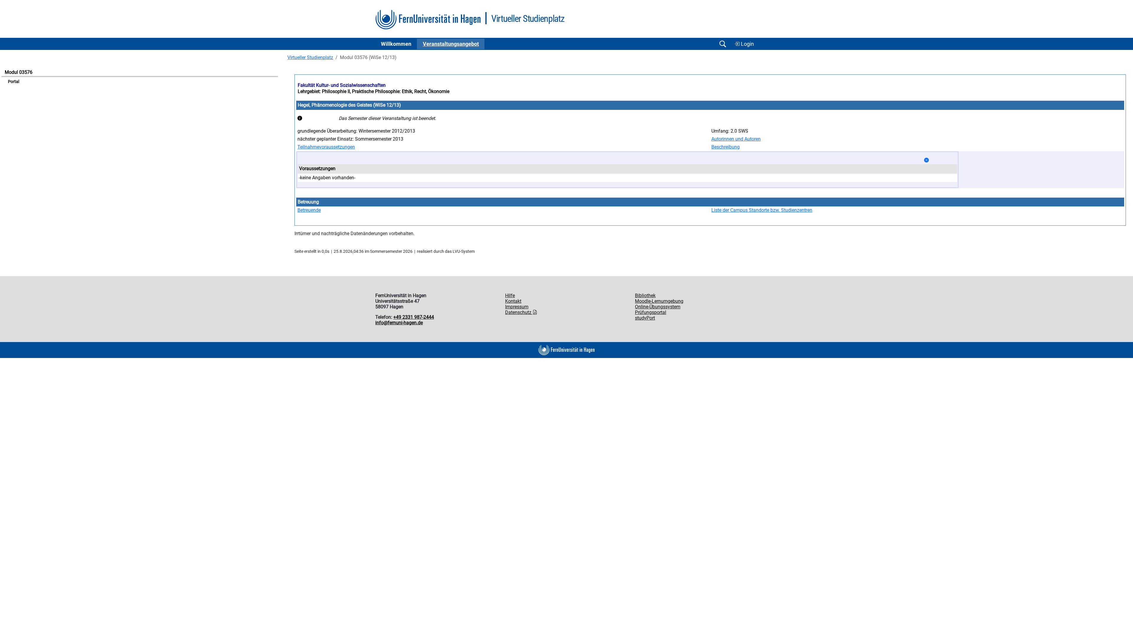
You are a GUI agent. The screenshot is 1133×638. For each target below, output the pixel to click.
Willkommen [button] (396, 44)
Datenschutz (519, 312)
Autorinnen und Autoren (736, 139)
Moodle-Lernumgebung (659, 301)
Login (747, 44)
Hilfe (510, 295)
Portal (13, 81)
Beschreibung (725, 147)
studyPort (645, 318)
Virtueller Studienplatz (310, 57)
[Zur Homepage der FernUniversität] (428, 20)
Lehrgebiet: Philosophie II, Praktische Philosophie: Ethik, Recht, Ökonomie (373, 91)
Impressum (516, 307)
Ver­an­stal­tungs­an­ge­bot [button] (451, 44)
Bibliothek (645, 295)
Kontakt (513, 301)
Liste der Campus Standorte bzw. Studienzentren (761, 210)
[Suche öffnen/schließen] (723, 44)
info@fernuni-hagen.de (399, 322)
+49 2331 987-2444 (413, 317)
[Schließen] (926, 160)
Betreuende (309, 210)
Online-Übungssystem (657, 307)
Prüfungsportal (650, 312)
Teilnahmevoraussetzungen (326, 147)
